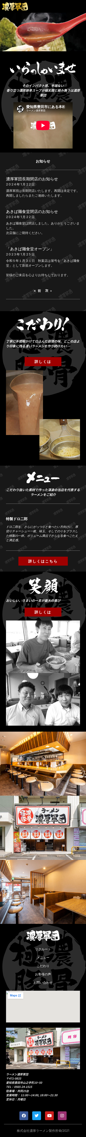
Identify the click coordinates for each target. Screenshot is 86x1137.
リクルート (43, 949)
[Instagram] (62, 1115)
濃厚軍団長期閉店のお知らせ (32, 179)
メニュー (43, 957)
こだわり (43, 966)
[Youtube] (49, 1115)
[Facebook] (23, 1115)
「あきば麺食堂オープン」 (30, 249)
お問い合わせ (43, 983)
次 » (48, 290)
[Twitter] (36, 1115)
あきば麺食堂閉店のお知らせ (32, 211)
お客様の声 (43, 974)
